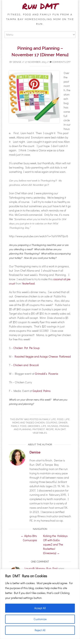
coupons (51, 422)
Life (67, 419)
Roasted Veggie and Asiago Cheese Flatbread (43, 356)
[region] (40, 604)
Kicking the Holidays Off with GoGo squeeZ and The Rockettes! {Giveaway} (55, 544)
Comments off (61, 62)
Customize (40, 619)
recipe (50, 429)
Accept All (40, 608)
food (60, 419)
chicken (40, 422)
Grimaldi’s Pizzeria (46, 374)
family (15, 426)
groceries (34, 426)
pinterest (38, 429)
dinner (62, 422)
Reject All (40, 630)
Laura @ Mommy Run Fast (41, 568)
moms (15, 422)
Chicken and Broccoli (26, 365)
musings (52, 426)
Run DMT (40, 6)
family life (49, 419)
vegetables (40, 433)
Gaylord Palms (42, 391)
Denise (17, 62)
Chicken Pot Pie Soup (26, 348)
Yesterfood (28, 283)
